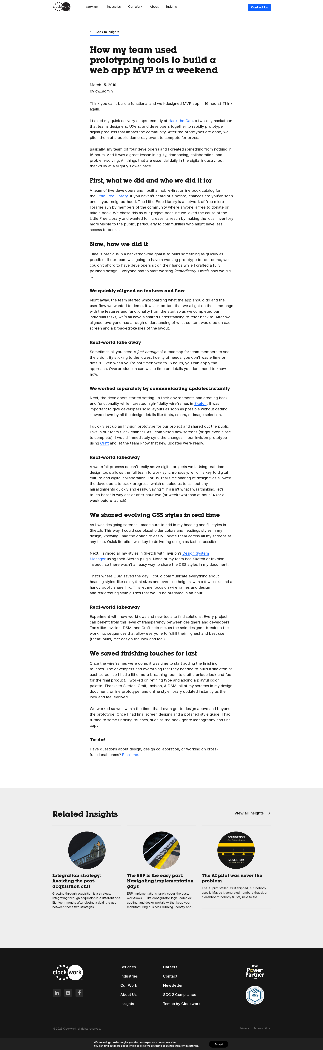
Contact (170, 976)
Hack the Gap (180, 121)
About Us (128, 994)
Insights (171, 6)
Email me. (130, 754)
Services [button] (92, 7)
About (154, 6)
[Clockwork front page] (61, 10)
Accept (219, 1044)
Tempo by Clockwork (182, 1004)
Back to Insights (107, 32)
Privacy (244, 1028)
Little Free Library (112, 196)
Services (128, 967)
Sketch (200, 403)
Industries (114, 6)
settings (193, 1046)
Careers (170, 967)
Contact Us (259, 7)
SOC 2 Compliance (179, 994)
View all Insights (249, 813)
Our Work (135, 6)
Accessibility (261, 1028)
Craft (104, 443)
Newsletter (173, 985)
